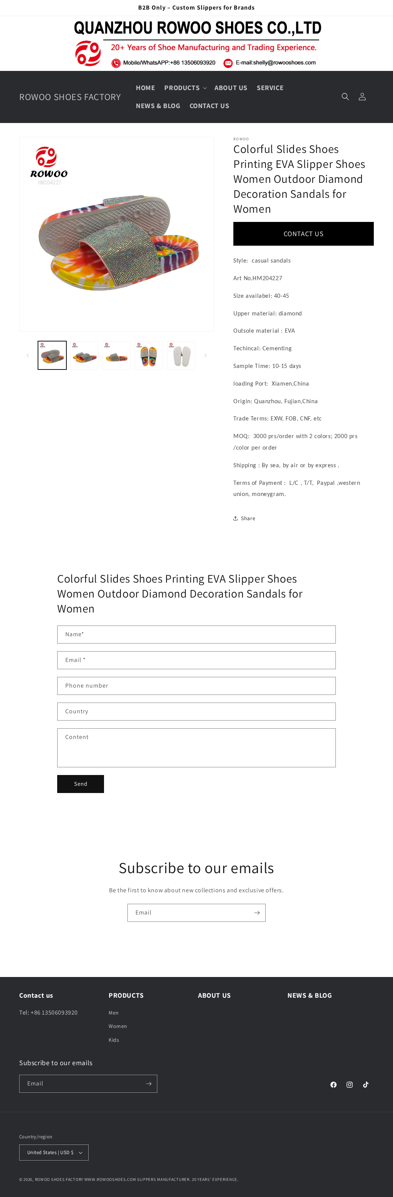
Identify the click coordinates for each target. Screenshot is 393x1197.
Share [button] (248, 518)
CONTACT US (304, 233)
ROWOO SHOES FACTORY (59, 1179)
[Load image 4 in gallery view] (149, 355)
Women (118, 1026)
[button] (185, 88)
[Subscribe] (256, 913)
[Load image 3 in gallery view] (116, 355)
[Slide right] (205, 355)
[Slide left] (27, 355)
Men (114, 1012)
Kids (114, 1039)
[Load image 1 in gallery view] (52, 355)
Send (81, 783)
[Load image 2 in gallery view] (84, 355)
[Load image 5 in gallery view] (181, 355)
